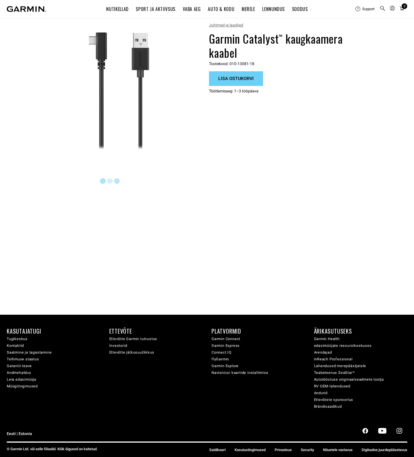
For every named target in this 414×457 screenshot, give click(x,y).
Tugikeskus (17, 339)
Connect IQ (222, 352)
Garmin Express (226, 345)
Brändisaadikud (328, 406)
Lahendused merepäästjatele (340, 366)
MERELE (248, 9)
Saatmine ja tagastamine (29, 352)
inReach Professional (333, 359)
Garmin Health (327, 339)
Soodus (300, 9)
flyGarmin (220, 359)
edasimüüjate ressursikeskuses (343, 345)
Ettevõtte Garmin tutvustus (133, 339)
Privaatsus (283, 450)
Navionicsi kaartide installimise (240, 373)
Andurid (321, 393)
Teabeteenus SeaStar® (334, 373)
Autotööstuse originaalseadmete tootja (349, 379)
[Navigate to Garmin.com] (26, 9)
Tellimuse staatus (23, 359)
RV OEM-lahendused (332, 386)
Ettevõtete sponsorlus (333, 400)
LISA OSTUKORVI (236, 78)
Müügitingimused (22, 386)
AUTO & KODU (221, 9)
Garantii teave (19, 366)
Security (307, 450)
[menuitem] (365, 9)
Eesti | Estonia (19, 433)
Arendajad (323, 352)
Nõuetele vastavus (338, 450)
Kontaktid (15, 345)
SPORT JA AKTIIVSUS (155, 9)
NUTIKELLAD (117, 9)
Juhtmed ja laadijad (226, 25)
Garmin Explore (225, 366)
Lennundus (273, 9)
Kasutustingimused (250, 450)
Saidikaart (217, 450)
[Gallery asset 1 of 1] (119, 91)
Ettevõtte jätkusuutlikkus (131, 352)
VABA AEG (192, 9)
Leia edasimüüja (21, 379)
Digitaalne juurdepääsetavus (384, 450)
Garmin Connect (226, 339)
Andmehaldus (19, 373)
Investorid (118, 345)
